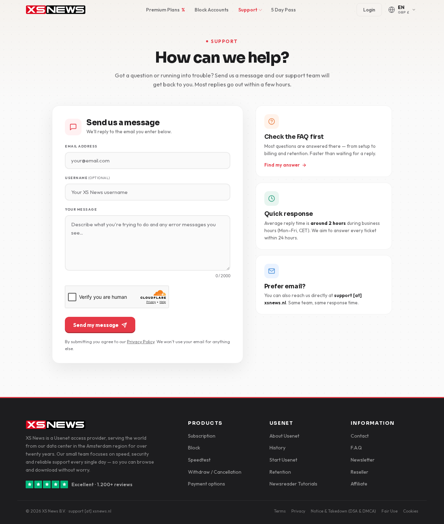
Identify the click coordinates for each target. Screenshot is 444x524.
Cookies (410, 511)
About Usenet (284, 436)
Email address (81, 146)
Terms (280, 511)
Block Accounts (212, 10)
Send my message (96, 325)
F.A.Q (356, 448)
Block (194, 448)
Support (247, 10)
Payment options (206, 484)
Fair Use (390, 511)
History (277, 448)
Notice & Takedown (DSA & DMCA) (343, 511)
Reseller (359, 472)
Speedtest (199, 460)
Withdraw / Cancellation (214, 472)
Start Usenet (283, 460)
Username (87, 178)
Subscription (201, 436)
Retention (280, 472)
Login (369, 9)
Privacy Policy (140, 341)
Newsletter (363, 460)
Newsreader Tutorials (293, 484)
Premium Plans (165, 10)
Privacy (298, 511)
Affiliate (359, 484)
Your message (81, 209)
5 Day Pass (283, 10)
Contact (360, 436)
